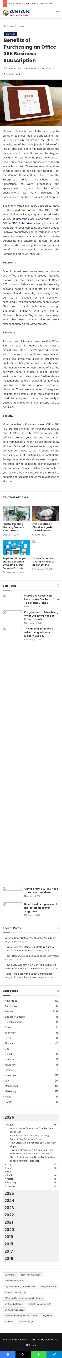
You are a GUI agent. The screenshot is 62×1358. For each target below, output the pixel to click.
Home (9, 26)
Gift (7, 1048)
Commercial (10, 1274)
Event (8, 1038)
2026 (9, 1117)
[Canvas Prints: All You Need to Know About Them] (12, 893)
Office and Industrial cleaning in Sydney (24, 1298)
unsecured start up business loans (21, 1315)
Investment (11, 1075)
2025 (9, 1193)
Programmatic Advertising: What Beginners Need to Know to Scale (41, 615)
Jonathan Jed (14, 68)
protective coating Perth (39, 1304)
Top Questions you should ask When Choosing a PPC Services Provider (15, 563)
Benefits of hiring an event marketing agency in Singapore (40, 907)
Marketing (10, 1091)
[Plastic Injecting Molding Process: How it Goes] (16, 513)
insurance (10, 1064)
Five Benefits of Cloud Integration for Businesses (43, 527)
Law (7, 1080)
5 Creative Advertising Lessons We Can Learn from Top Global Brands (41, 599)
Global (8, 1054)
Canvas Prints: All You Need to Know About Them (41, 890)
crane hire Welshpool (31, 1274)
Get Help (31, 1345)
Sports (8, 1102)
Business (19, 26)
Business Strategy (15, 1016)
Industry (9, 1059)
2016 (8, 1258)
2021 (8, 1222)
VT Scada (9, 1321)
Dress (8, 1027)
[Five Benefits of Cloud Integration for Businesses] (45, 513)
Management (12, 1086)
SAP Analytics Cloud (14, 1310)
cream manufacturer (14, 1280)
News (8, 1096)
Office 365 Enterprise (17, 223)
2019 (8, 1237)
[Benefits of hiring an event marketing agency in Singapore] (12, 908)
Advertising (11, 1000)
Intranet (9, 1070)
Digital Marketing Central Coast (20, 1286)
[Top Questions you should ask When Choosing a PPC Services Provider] (16, 547)
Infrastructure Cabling (15, 1292)
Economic (10, 1032)
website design (26, 1321)
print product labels (14, 1304)
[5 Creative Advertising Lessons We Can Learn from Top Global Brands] (12, 600)
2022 (9, 1215)
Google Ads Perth (48, 1286)
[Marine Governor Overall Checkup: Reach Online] (45, 547)
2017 (8, 1251)
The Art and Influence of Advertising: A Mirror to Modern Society (39, 632)
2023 (9, 1208)
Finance (9, 1043)
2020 (9, 1229)
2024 (9, 1200)
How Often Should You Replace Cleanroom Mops (35, 3)
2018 (8, 1244)
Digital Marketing (14, 1022)
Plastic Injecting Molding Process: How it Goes (13, 527)
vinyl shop (47, 1315)
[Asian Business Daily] (16, 12)
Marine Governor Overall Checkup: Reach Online (43, 562)
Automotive (11, 1006)
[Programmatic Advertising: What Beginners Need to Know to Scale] (12, 616)
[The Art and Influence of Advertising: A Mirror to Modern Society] (12, 756)
